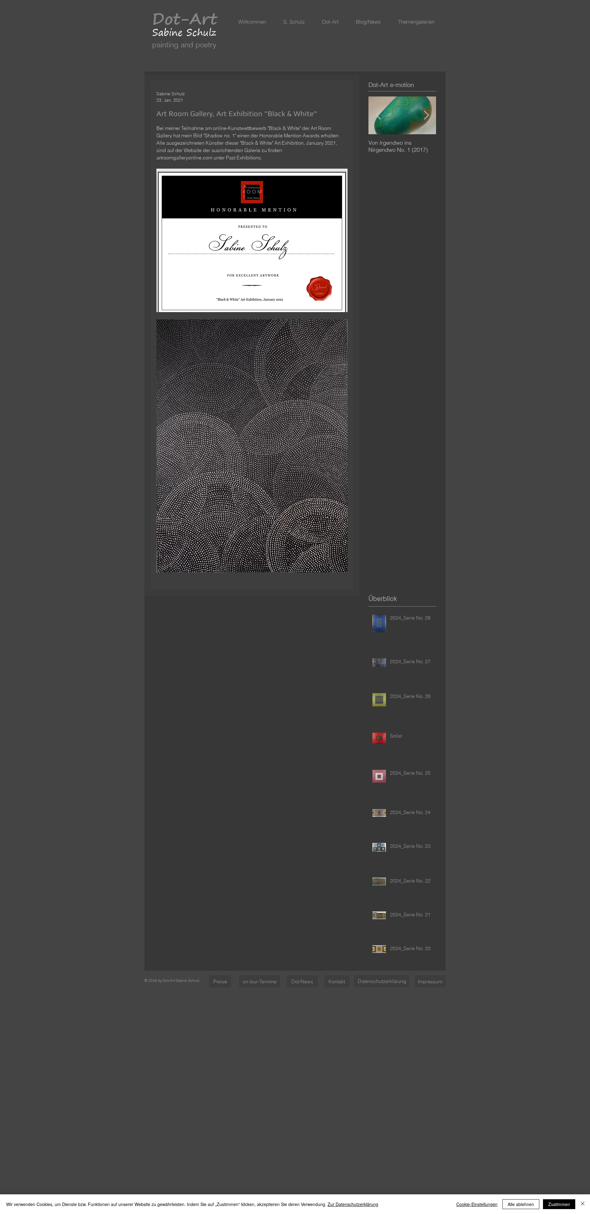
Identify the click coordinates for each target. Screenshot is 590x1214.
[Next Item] (426, 115)
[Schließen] (582, 1204)
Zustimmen (559, 1204)
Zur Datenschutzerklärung (353, 1204)
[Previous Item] (378, 115)
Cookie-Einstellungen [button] (477, 1204)
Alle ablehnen (521, 1204)
